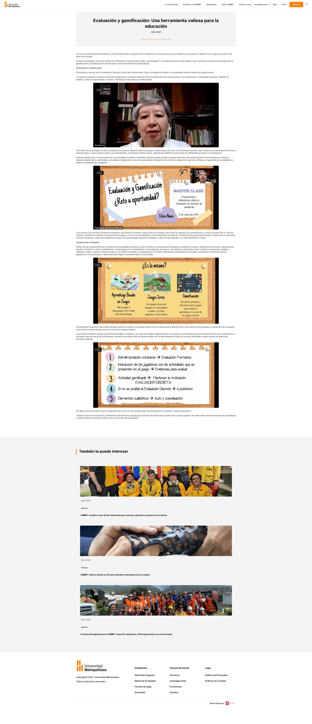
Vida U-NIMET (228, 4)
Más (275, 4)
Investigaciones (261, 4)
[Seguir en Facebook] (83, 688)
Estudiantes (211, 4)
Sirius (284, 4)
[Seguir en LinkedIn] (89, 688)
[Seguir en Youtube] (94, 688)
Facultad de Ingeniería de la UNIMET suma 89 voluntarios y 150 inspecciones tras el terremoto (126, 634)
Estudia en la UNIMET (192, 4)
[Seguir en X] (78, 688)
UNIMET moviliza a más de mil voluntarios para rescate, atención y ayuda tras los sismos (124, 515)
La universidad (171, 4)
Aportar (296, 4)
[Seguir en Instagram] (100, 688)
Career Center (245, 4)
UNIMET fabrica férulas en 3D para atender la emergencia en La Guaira (115, 575)
